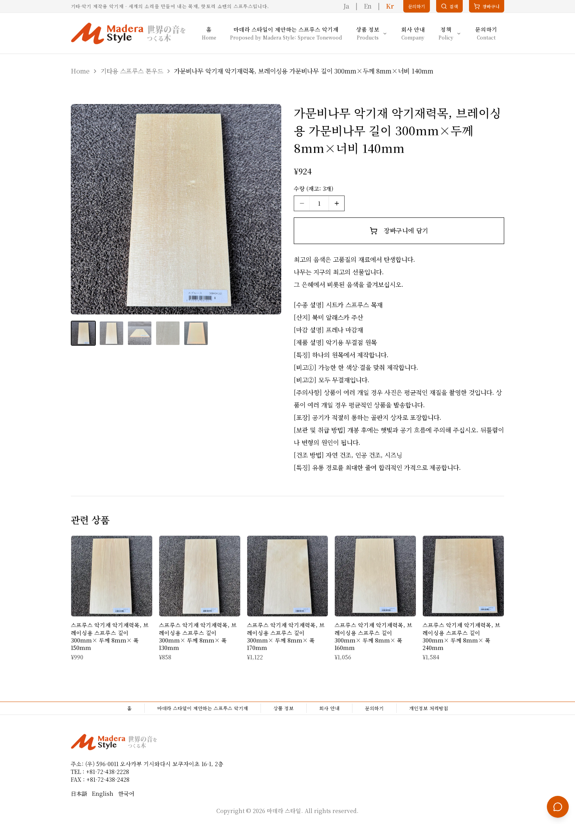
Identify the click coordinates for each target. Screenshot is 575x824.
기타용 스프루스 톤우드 (132, 70)
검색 (453, 6)
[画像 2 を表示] (111, 333)
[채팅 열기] (558, 807)
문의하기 (374, 708)
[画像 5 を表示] (195, 333)
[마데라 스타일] (128, 33)
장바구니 (488, 8)
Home (80, 70)
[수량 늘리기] (336, 203)
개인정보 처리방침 (428, 708)
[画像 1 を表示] (83, 333)
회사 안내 (329, 708)
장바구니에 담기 (406, 230)
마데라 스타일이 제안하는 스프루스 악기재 (202, 708)
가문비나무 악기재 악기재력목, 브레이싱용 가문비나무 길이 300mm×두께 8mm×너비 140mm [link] (303, 70)
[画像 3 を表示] (139, 333)
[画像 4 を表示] (167, 333)
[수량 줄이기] (302, 203)
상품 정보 (283, 708)
